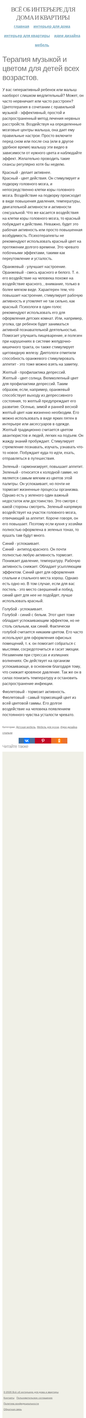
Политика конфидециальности (21, 1403)
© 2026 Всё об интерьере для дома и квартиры (31, 1392)
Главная (21, 26)
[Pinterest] (43, 741)
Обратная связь (13, 1409)
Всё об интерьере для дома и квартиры (43, 13)
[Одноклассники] (59, 741)
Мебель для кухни (48, 727)
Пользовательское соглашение (34, 1397)
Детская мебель (26, 727)
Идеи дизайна (67, 35)
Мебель (42, 45)
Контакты (9, 1397)
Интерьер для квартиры (27, 35)
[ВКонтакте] (27, 741)
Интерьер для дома (51, 26)
